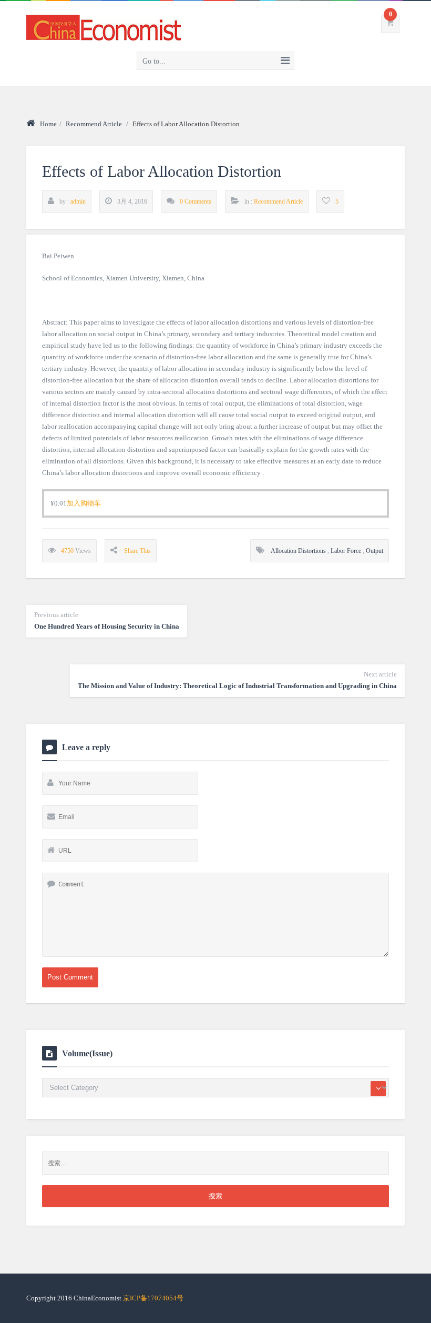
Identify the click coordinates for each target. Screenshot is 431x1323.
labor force (346, 550)
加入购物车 (84, 503)
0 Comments (195, 201)
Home (48, 124)
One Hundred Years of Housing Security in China (106, 620)
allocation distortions (298, 550)
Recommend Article (94, 124)
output (374, 550)
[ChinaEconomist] (103, 26)
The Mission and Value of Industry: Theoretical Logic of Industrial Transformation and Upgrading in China (237, 680)
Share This (137, 550)
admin (78, 201)
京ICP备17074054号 (153, 1298)
